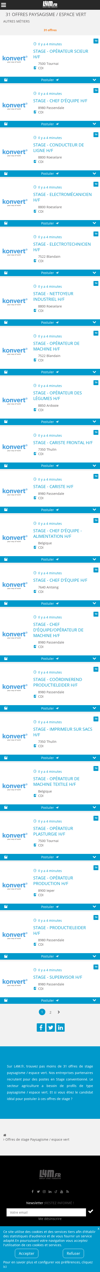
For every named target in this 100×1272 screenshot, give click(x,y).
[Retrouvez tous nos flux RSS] (67, 1191)
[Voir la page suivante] (58, 1012)
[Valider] (90, 1211)
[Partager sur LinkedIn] (60, 1027)
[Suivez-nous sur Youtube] (62, 1191)
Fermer (98, 1228)
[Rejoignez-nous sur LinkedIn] (50, 1191)
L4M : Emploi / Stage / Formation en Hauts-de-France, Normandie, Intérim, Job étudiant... (50, 5)
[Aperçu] (94, 80)
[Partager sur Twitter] (51, 1027)
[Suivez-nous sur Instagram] (44, 1191)
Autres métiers (16, 21)
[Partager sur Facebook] (41, 1027)
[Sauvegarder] (5, 80)
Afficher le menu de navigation (3, 5)
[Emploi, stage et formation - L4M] (4, 1135)
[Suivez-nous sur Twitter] (38, 1191)
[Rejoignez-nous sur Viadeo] (56, 1191)
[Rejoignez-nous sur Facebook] (32, 1191)
